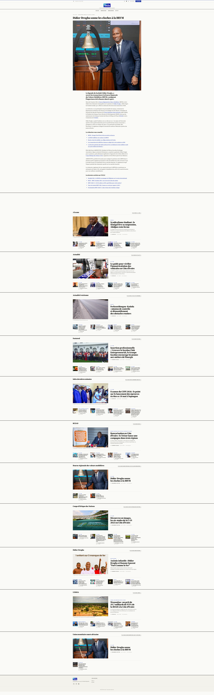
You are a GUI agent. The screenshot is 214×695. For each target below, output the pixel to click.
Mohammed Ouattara (116, 483)
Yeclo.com (75, 14)
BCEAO (121, 116)
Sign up (93, 680)
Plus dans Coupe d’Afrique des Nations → (132, 506)
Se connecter (132, 1)
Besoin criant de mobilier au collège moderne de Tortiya (102, 140)
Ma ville (93, 682)
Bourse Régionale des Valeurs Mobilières (109, 102)
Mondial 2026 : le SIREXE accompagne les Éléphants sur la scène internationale (107, 178)
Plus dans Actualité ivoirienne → (134, 295)
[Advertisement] (107, 201)
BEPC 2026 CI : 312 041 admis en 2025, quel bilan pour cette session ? (105, 183)
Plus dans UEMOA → (137, 592)
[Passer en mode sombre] (128, 1)
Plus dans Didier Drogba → (135, 550)
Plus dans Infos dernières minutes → (133, 379)
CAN (101, 155)
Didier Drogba (117, 104)
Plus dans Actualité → (136, 255)
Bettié (116, 10)
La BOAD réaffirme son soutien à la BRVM (98, 137)
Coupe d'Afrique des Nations (93, 155)
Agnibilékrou (111, 10)
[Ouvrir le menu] (73, 1)
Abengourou (103, 10)
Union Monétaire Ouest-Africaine (112, 112)
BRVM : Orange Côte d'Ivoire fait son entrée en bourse (101, 135)
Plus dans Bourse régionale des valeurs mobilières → (129, 466)
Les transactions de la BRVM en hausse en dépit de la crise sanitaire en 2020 (106, 142)
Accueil (97, 10)
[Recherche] (124, 1)
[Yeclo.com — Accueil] (75, 679)
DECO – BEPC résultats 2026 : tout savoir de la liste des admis (103, 180)
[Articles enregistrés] (126, 1)
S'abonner (138, 1)
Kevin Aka (114, 234)
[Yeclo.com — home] (107, 5)
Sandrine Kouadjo (115, 359)
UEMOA (96, 118)
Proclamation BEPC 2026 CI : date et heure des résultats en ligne (104, 187)
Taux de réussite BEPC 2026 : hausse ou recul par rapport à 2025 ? (104, 185)
